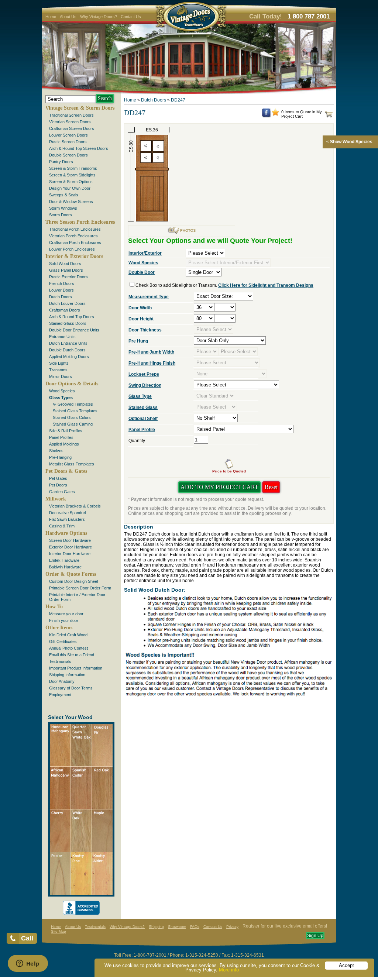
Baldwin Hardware (65, 567)
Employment (60, 694)
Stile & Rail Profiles (65, 431)
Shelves (56, 450)
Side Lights (59, 363)
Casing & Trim (62, 526)
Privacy (232, 927)
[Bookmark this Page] (275, 114)
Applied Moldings (64, 444)
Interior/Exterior (145, 253)
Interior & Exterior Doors (74, 256)
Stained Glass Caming (73, 424)
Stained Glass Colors (72, 417)
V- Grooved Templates (73, 404)
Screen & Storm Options (71, 181)
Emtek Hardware (64, 560)
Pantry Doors (61, 161)
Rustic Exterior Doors (68, 277)
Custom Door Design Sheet (73, 581)
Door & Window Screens (71, 201)
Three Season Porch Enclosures (80, 222)
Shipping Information (67, 674)
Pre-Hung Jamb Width (151, 352)
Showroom (177, 927)
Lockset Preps (143, 374)
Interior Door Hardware (69, 553)
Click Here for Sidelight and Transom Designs (265, 285)
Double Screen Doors (68, 155)
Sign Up (315, 935)
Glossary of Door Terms (71, 688)
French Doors (61, 283)
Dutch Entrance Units (68, 343)
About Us (68, 16)
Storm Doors (60, 215)
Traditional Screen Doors (71, 115)
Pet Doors (58, 485)
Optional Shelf (143, 418)
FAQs (194, 927)
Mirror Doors (60, 376)
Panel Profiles (61, 437)
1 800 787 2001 (309, 16)
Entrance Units (62, 336)
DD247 (178, 100)
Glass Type (140, 396)
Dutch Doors (60, 297)
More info (229, 970)
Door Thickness (145, 330)
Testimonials (60, 661)
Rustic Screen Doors (68, 142)
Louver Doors (61, 290)
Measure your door (66, 614)
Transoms (58, 370)
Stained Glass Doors (67, 323)
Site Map (58, 931)
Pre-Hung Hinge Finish (151, 363)
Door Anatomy (62, 681)
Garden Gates (62, 491)
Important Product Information (75, 668)
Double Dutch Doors (67, 350)
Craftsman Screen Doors (71, 128)
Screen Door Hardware (70, 540)
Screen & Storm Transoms (73, 168)
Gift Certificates (63, 641)
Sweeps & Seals (63, 195)
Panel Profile (141, 429)
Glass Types (61, 397)
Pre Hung (138, 341)
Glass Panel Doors (66, 270)
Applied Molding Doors (69, 356)
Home (50, 16)
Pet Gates (58, 478)
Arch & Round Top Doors (71, 316)
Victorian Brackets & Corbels (75, 506)
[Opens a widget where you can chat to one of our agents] (27, 964)
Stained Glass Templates (75, 411)
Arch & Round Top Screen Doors (78, 148)
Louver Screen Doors (68, 135)
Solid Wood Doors (65, 263)
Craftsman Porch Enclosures (75, 242)
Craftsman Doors (64, 310)
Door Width (140, 307)
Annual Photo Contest (68, 648)
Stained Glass (143, 407)
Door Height (141, 318)
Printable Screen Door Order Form (80, 588)
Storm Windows (63, 208)
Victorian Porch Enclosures (73, 236)
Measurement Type (148, 296)
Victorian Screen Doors (70, 122)
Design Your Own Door (69, 188)
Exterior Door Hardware (70, 547)
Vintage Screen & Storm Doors (79, 108)
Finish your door (63, 620)
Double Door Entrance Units (74, 330)
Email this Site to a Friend (71, 655)
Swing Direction (144, 385)
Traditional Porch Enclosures (75, 229)
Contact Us (131, 16)
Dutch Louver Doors (67, 303)
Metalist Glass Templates (71, 464)
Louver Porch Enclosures (72, 249)
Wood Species (62, 391)
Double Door (141, 272)
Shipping (156, 927)
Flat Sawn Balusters (67, 519)
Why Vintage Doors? (98, 16)
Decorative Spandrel (67, 512)
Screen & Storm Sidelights (72, 175)
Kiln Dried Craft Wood (68, 635)
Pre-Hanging (60, 457)
